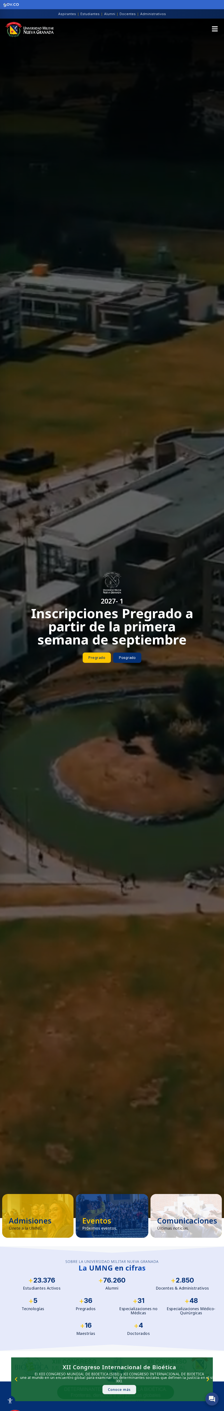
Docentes (128, 14)
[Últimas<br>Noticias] (186, 1216)
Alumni (109, 14)
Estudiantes (90, 14)
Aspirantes (67, 14)
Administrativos (153, 14)
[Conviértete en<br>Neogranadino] (38, 1216)
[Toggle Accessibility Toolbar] (10, 1401)
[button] (215, 29)
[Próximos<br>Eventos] (112, 1216)
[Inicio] (29, 29)
